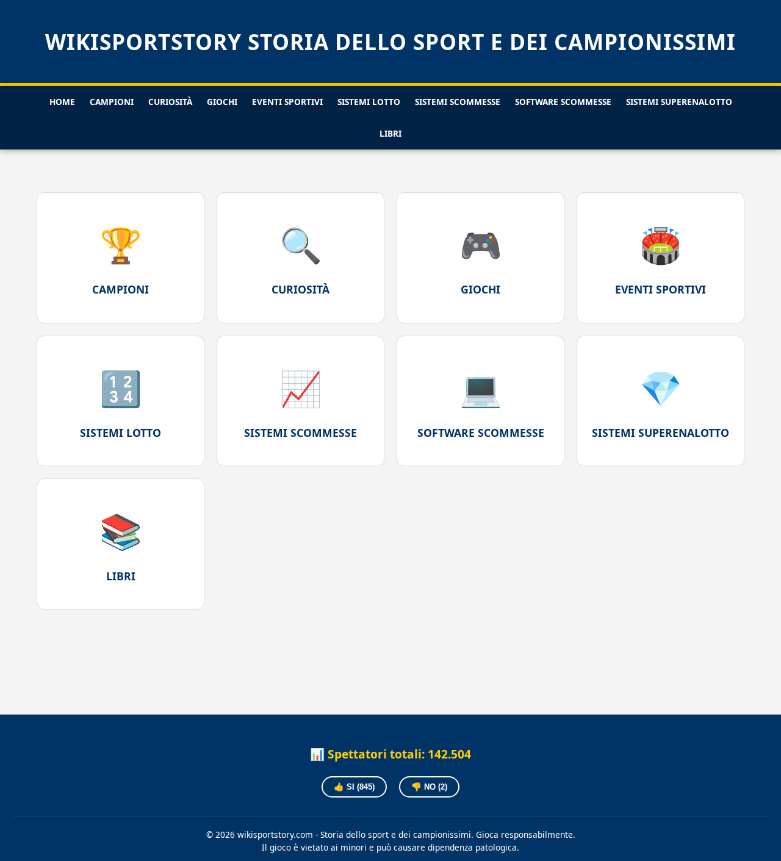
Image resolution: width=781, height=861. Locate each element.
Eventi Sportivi (287, 101)
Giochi (222, 101)
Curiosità (170, 101)
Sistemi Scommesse (457, 101)
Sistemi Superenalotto (679, 101)
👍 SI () (354, 786)
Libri (390, 133)
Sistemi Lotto (368, 101)
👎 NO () (429, 786)
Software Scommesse (563, 101)
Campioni (112, 101)
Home (62, 101)
